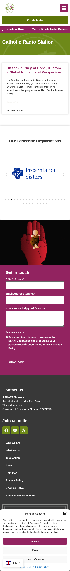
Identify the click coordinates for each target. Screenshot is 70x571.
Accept (35, 541)
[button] (65, 513)
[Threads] (24, 430)
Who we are (13, 442)
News (9, 465)
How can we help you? (26, 308)
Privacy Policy (42, 567)
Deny (35, 550)
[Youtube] (15, 430)
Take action (13, 458)
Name (15, 279)
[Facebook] (6, 430)
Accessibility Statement (20, 495)
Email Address (20, 293)
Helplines (11, 473)
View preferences (35, 559)
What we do (13, 450)
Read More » (13, 102)
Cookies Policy (27, 567)
